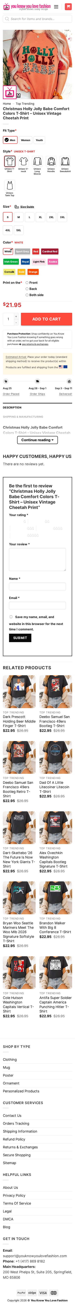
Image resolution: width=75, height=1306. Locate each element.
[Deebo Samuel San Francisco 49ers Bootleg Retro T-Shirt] (19, 757)
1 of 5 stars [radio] (15, 522)
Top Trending (25, 103)
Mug (6, 1067)
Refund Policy (14, 1139)
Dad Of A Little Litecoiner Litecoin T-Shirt (54, 787)
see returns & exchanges (35, 344)
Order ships (37, 393)
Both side (36, 295)
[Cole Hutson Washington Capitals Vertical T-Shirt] (19, 972)
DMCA (8, 1219)
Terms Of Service (17, 1203)
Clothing (10, 1060)
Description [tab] (12, 407)
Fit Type (10, 130)
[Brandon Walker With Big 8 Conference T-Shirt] (55, 897)
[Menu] (56, 7)
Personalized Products (21, 1091)
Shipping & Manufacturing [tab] (23, 416)
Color (8, 242)
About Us (10, 1188)
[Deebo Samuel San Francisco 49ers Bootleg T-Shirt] (55, 691)
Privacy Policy (14, 1195)
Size (7, 206)
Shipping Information (20, 1131)
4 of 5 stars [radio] (44, 528)
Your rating (18, 515)
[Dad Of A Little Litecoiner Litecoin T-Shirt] (55, 757)
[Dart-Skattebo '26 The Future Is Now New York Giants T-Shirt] (19, 827)
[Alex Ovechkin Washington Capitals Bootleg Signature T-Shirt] (55, 827)
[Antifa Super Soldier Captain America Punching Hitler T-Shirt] (55, 972)
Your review (19, 544)
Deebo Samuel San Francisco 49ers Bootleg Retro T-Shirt (18, 789)
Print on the (12, 282)
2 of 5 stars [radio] (36, 522)
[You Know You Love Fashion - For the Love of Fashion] (27, 6)
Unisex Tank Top (9, 194)
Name (14, 579)
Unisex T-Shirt (10, 170)
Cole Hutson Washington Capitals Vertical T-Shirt (18, 1004)
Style (7, 151)
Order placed (11, 393)
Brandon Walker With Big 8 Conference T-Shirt (55, 927)
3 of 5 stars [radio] (18, 528)
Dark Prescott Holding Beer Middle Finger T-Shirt (19, 721)
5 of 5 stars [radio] (18, 535)
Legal (7, 1211)
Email (14, 598)
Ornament (11, 1083)
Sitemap (9, 1163)
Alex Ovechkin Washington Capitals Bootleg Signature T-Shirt (53, 859)
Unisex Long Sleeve (37, 171)
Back (33, 289)
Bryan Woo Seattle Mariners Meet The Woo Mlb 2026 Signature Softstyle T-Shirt (18, 932)
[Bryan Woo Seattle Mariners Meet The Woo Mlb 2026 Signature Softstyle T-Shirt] (19, 897)
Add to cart (46, 319)
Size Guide (27, 206)
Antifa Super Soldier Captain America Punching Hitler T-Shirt (55, 1004)
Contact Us (12, 1116)
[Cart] (68, 6)
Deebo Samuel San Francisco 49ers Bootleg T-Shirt (54, 721)
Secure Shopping (17, 1155)
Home (7, 103)
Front (33, 282)
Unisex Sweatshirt (65, 170)
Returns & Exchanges (20, 1147)
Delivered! (65, 393)
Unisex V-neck (23, 170)
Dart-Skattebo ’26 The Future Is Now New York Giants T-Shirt (19, 859)
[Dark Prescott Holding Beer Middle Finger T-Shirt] (19, 691)
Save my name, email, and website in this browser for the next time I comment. (36, 623)
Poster (8, 1075)
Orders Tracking (16, 1123)
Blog (6, 1227)
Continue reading (35, 440)
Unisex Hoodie (51, 170)
